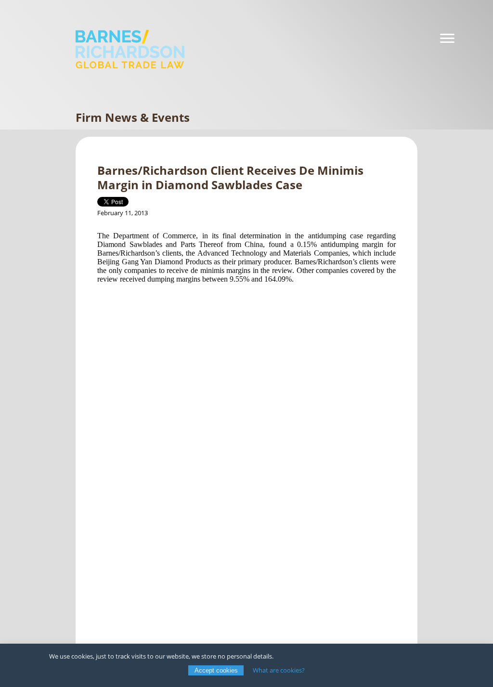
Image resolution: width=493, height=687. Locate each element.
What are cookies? (279, 670)
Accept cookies (216, 670)
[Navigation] (447, 38)
